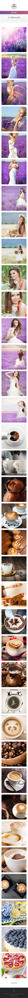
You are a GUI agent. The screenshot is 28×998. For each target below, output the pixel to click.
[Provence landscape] (14, 39)
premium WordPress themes (19, 993)
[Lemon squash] (14, 912)
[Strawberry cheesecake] (14, 965)
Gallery (7, 20)
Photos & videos (14, 20)
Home (3, 20)
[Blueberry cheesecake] (14, 939)
